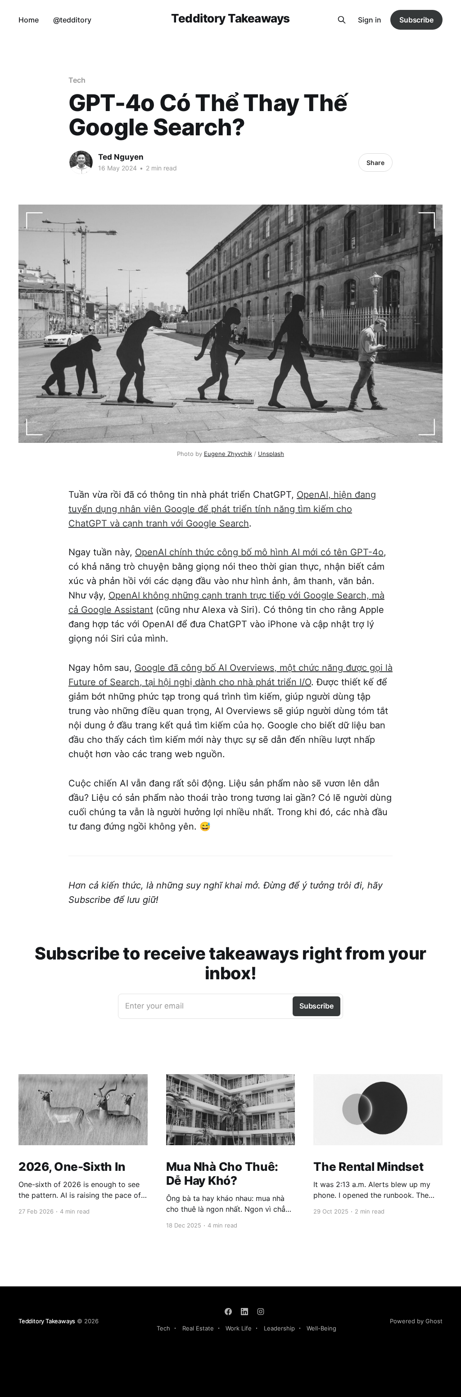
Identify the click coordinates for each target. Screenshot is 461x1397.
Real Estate (198, 1328)
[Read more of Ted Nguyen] (81, 162)
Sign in (369, 19)
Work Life (239, 1328)
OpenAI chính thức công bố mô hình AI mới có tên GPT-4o (259, 552)
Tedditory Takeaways (230, 18)
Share (375, 162)
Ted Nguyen (121, 156)
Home (28, 19)
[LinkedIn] (244, 1311)
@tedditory (72, 19)
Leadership (279, 1328)
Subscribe (416, 19)
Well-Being (321, 1328)
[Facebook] (228, 1311)
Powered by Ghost (416, 1321)
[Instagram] (260, 1311)
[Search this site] (341, 20)
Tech (77, 80)
